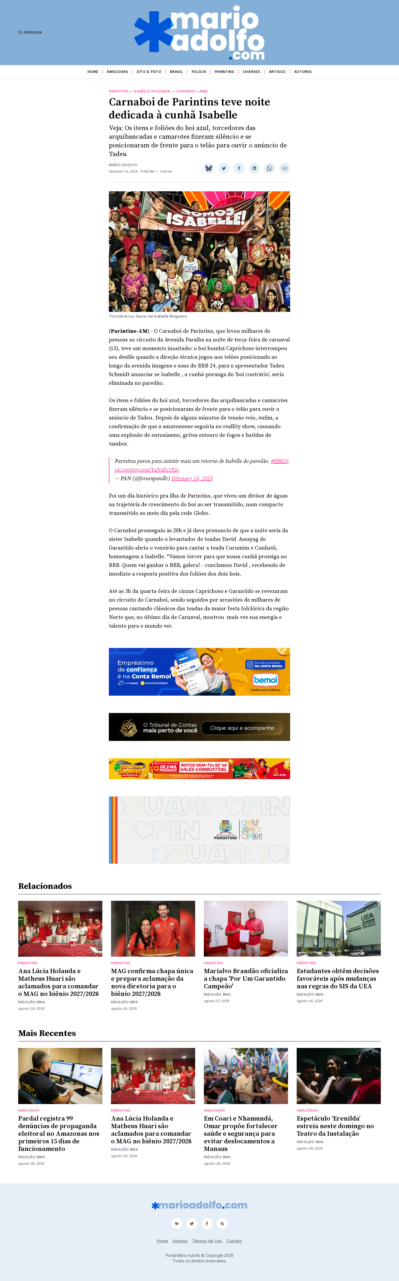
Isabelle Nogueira (152, 91)
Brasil (176, 72)
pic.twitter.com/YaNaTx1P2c (147, 470)
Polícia (199, 72)
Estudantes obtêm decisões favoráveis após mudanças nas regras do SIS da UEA (338, 978)
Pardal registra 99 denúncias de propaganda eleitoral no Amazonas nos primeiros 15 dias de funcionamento (58, 1134)
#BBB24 (280, 461)
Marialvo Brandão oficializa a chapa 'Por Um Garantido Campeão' (246, 978)
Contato (234, 1240)
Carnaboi (185, 91)
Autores (303, 72)
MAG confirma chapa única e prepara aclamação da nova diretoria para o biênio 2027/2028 (152, 982)
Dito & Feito (149, 72)
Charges (251, 72)
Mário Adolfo (123, 165)
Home (92, 72)
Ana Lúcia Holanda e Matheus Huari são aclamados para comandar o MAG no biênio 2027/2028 (58, 982)
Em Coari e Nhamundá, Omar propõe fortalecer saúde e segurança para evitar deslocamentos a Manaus (241, 1134)
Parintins (224, 72)
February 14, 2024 (192, 478)
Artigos (277, 72)
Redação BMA (31, 1002)
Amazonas (117, 72)
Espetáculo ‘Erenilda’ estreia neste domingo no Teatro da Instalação (335, 1126)
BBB (203, 91)
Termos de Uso (207, 1240)
